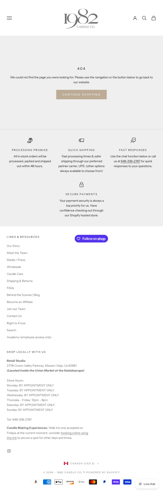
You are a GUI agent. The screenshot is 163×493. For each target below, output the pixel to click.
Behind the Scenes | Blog (23, 295)
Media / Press (16, 260)
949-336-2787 (130, 161)
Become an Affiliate (20, 302)
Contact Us (14, 316)
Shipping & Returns (20, 281)
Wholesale (14, 267)
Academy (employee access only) (29, 337)
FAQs (10, 288)
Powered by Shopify (103, 472)
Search (11, 330)
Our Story (13, 246)
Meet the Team (17, 253)
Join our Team (16, 309)
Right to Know (16, 323)
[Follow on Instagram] (9, 451)
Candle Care (15, 274)
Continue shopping (81, 94)
